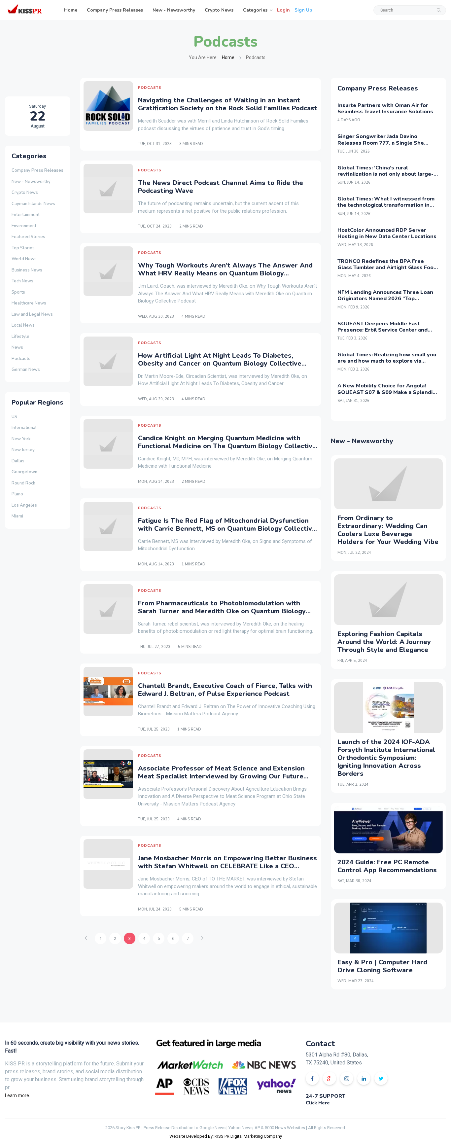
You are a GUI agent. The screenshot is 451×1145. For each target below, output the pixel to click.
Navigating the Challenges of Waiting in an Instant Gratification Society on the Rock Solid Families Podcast (227, 104)
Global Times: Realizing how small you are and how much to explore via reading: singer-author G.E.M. (386, 361)
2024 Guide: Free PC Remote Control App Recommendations (387, 866)
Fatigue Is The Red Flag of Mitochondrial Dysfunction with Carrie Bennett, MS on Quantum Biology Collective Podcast (227, 528)
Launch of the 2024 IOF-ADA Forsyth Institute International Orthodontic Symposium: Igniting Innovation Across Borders (386, 757)
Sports (18, 292)
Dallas (18, 461)
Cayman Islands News (33, 204)
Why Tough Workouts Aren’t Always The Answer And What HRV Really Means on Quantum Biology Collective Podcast (225, 273)
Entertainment (26, 215)
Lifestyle (20, 337)
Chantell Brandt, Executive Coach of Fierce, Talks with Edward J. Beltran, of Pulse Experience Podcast (225, 689)
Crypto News (219, 10)
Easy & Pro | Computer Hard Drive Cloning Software (382, 966)
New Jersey (23, 450)
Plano (17, 494)
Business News (27, 270)
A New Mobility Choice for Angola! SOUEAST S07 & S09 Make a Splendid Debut (386, 392)
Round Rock (23, 483)
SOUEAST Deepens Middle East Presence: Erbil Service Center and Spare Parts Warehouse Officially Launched (382, 333)
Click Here (318, 1103)
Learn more (17, 1095)
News (17, 347)
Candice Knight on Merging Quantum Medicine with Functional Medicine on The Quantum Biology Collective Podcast (227, 446)
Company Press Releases (115, 10)
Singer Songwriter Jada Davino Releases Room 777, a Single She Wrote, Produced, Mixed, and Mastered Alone (387, 146)
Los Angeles (24, 505)
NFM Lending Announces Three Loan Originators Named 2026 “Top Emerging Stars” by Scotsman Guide (385, 298)
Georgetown (24, 472)
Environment (24, 226)
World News (24, 259)
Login (283, 10)
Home (70, 10)
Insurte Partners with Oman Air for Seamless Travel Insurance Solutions (385, 108)
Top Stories (23, 248)
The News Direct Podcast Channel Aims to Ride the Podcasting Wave (220, 186)
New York (21, 439)
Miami (17, 516)
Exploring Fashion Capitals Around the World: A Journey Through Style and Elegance (384, 641)
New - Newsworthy (174, 10)
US (14, 417)
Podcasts (21, 359)
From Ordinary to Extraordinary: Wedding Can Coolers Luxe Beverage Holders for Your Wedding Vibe (387, 530)
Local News (23, 325)
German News (26, 370)
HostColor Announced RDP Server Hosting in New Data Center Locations (386, 233)
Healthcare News (29, 303)
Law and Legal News (32, 314)
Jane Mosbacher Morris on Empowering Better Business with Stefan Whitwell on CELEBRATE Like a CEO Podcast (227, 866)
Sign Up (303, 10)
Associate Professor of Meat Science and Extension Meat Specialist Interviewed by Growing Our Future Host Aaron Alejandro (221, 776)
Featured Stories (28, 237)
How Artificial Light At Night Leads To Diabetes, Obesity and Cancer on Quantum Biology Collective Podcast (219, 363)
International (24, 428)
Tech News (22, 281)
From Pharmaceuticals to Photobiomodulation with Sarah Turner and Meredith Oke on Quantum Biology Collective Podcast (222, 611)
